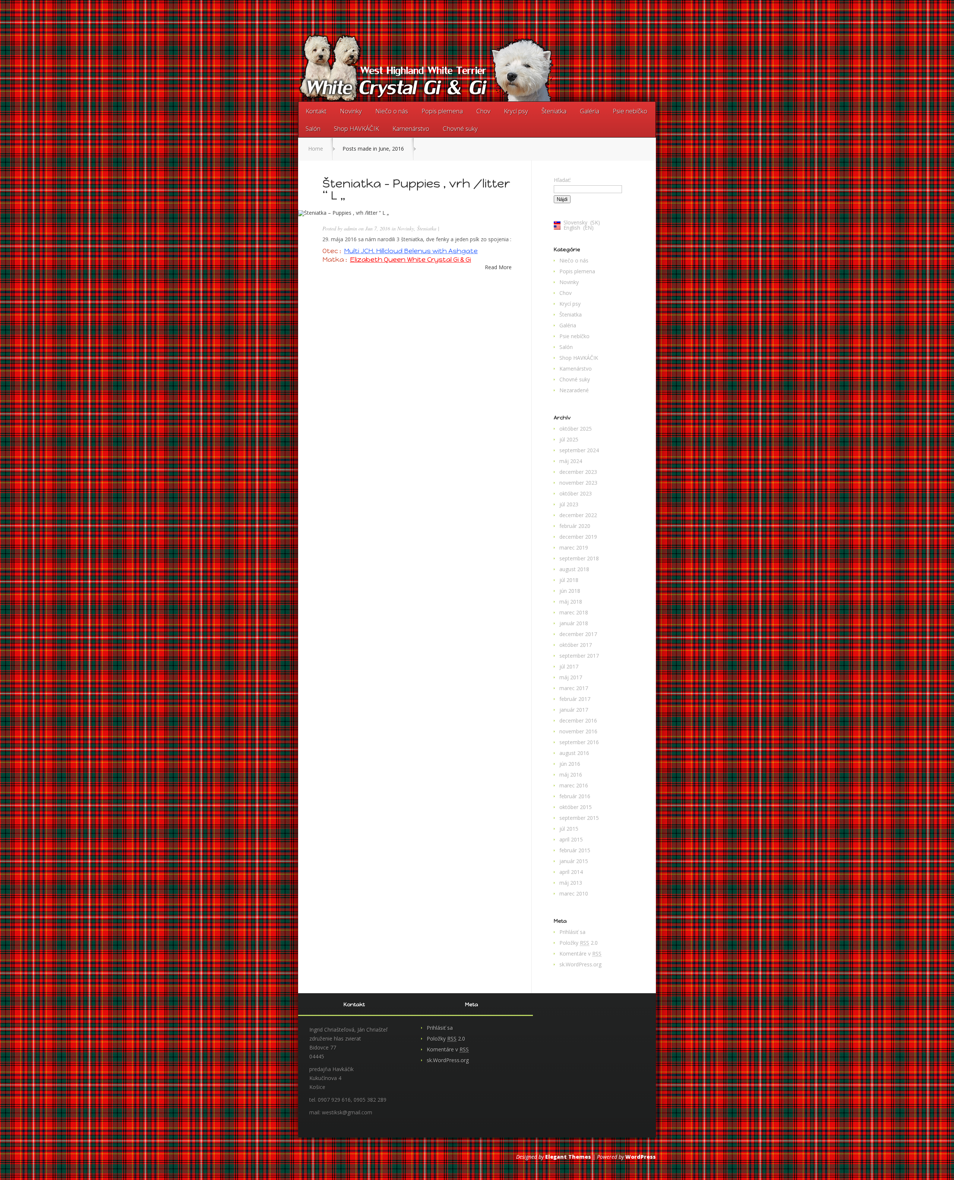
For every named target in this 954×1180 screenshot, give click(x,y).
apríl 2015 (571, 839)
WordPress (640, 1156)
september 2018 (579, 558)
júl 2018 (568, 579)
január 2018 (573, 623)
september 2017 (579, 655)
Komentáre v (580, 953)
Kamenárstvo (410, 128)
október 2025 (575, 428)
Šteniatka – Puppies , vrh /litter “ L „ (416, 189)
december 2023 (578, 471)
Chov (483, 111)
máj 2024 (570, 461)
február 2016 (574, 796)
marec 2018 (573, 612)
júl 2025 (568, 439)
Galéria (589, 111)
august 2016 (574, 752)
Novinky (351, 111)
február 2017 (574, 698)
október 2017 (575, 644)
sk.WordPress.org (580, 964)
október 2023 (575, 493)
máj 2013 (570, 882)
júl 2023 (568, 504)
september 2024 (579, 450)
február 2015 (574, 850)
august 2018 (574, 569)
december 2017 (578, 634)
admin (350, 228)
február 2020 (574, 525)
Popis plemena (442, 111)
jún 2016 (569, 763)
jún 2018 (569, 590)
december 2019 (578, 536)
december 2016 (578, 720)
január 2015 (573, 861)
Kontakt (316, 111)
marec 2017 (573, 688)
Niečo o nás (391, 111)
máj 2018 (570, 601)
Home (315, 148)
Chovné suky (460, 128)
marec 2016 (573, 785)
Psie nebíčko (630, 111)
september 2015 (579, 817)
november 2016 (578, 731)
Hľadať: (562, 179)
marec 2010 (573, 893)
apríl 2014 (571, 871)
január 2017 (573, 709)
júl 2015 (568, 828)
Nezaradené (574, 390)
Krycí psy (516, 111)
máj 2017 (570, 677)
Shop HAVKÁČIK (356, 128)
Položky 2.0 (578, 942)
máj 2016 (570, 774)
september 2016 (579, 742)
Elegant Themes (568, 1156)
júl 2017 (568, 666)
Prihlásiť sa (572, 931)
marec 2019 (573, 547)
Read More (498, 267)
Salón (313, 128)
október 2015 (575, 807)
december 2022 (578, 515)
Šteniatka (553, 111)
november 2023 (578, 482)
